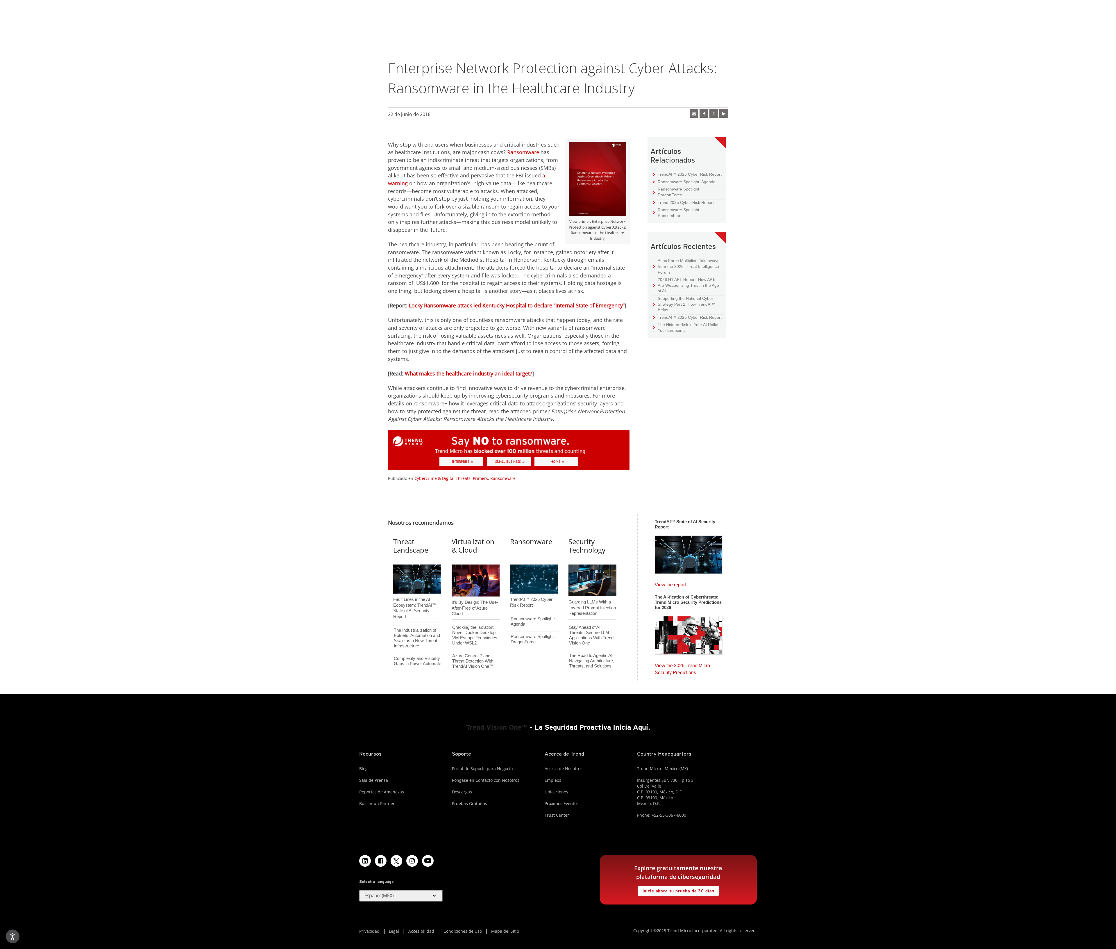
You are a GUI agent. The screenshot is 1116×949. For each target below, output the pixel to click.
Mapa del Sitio (505, 931)
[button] (401, 896)
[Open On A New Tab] (597, 180)
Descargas (462, 792)
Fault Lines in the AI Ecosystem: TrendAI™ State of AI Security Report (415, 598)
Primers (480, 478)
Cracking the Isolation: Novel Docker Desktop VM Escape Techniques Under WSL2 (474, 635)
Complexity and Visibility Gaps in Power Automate (417, 661)
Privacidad (369, 931)
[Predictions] (688, 633)
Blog (363, 768)
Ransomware (523, 152)
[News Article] (688, 553)
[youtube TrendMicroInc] (428, 861)
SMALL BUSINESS (508, 461)
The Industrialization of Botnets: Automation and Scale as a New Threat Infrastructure (417, 638)
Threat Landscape (410, 546)
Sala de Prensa (373, 780)
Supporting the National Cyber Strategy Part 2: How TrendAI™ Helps (684, 304)
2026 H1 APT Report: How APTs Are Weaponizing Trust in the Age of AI (686, 285)
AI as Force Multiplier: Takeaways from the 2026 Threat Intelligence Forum (686, 266)
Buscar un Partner (377, 803)
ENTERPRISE (460, 461)
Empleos (553, 780)
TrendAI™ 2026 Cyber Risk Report (690, 174)
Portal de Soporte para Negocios (483, 768)
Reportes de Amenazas (381, 792)
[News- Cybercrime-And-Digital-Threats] (694, 113)
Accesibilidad (421, 931)
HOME (555, 461)
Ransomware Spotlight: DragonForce (676, 191)
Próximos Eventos (562, 803)
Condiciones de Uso (462, 931)
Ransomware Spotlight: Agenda (684, 181)
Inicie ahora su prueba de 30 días (676, 889)
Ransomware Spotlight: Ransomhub (676, 212)
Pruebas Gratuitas (469, 803)
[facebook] (704, 113)
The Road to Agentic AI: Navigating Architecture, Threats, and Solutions (591, 660)
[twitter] (713, 113)
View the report (670, 583)
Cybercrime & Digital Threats (442, 478)
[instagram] (412, 861)
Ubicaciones (556, 792)
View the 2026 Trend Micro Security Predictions (682, 667)
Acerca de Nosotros (563, 768)
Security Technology (586, 546)
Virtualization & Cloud (473, 546)
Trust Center (557, 815)
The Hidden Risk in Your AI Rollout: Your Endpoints (687, 327)
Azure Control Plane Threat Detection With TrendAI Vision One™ (472, 661)
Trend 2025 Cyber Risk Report (683, 202)
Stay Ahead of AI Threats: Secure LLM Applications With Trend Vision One (591, 635)
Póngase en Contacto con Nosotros (485, 780)
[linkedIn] (723, 113)
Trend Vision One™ (496, 727)
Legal (394, 931)
